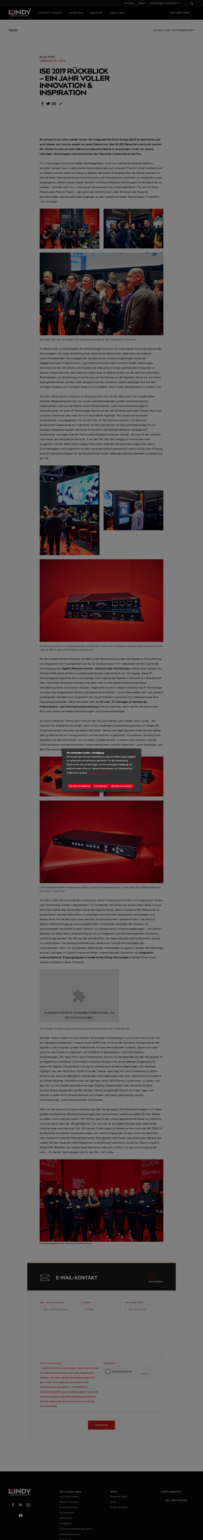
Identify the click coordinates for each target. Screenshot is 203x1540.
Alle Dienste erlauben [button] (121, 786)
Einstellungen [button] (101, 786)
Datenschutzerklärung (101, 772)
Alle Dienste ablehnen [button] (80, 786)
